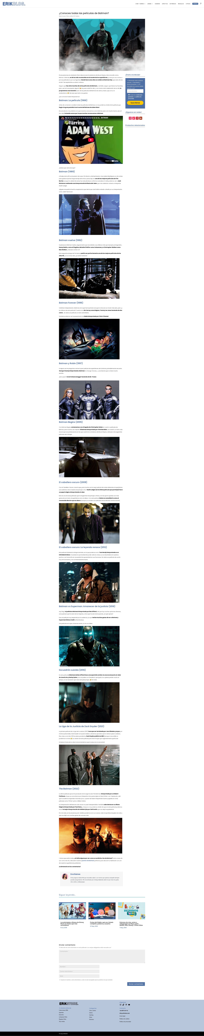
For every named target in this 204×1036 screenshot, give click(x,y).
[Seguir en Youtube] (140, 118)
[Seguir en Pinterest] (137, 118)
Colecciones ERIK (63, 1010)
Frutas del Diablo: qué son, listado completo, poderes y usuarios (101, 923)
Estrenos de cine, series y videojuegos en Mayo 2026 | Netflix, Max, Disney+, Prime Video (131, 924)
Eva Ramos (75, 874)
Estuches (61, 1014)
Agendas (61, 1012)
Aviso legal (122, 1016)
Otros (188, 3)
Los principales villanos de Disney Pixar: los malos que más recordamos (72, 924)
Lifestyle (165, 3)
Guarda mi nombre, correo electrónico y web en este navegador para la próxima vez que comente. (87, 980)
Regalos (181, 3)
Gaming (157, 3)
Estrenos (173, 3)
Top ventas (62, 1021)
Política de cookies (124, 1018)
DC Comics (76, 16)
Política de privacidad (125, 1021)
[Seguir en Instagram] (130, 118)
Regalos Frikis (62, 1019)
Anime (149, 3)
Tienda (195, 4)
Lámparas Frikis (63, 1017)
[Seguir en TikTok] (133, 118)
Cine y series (139, 3)
